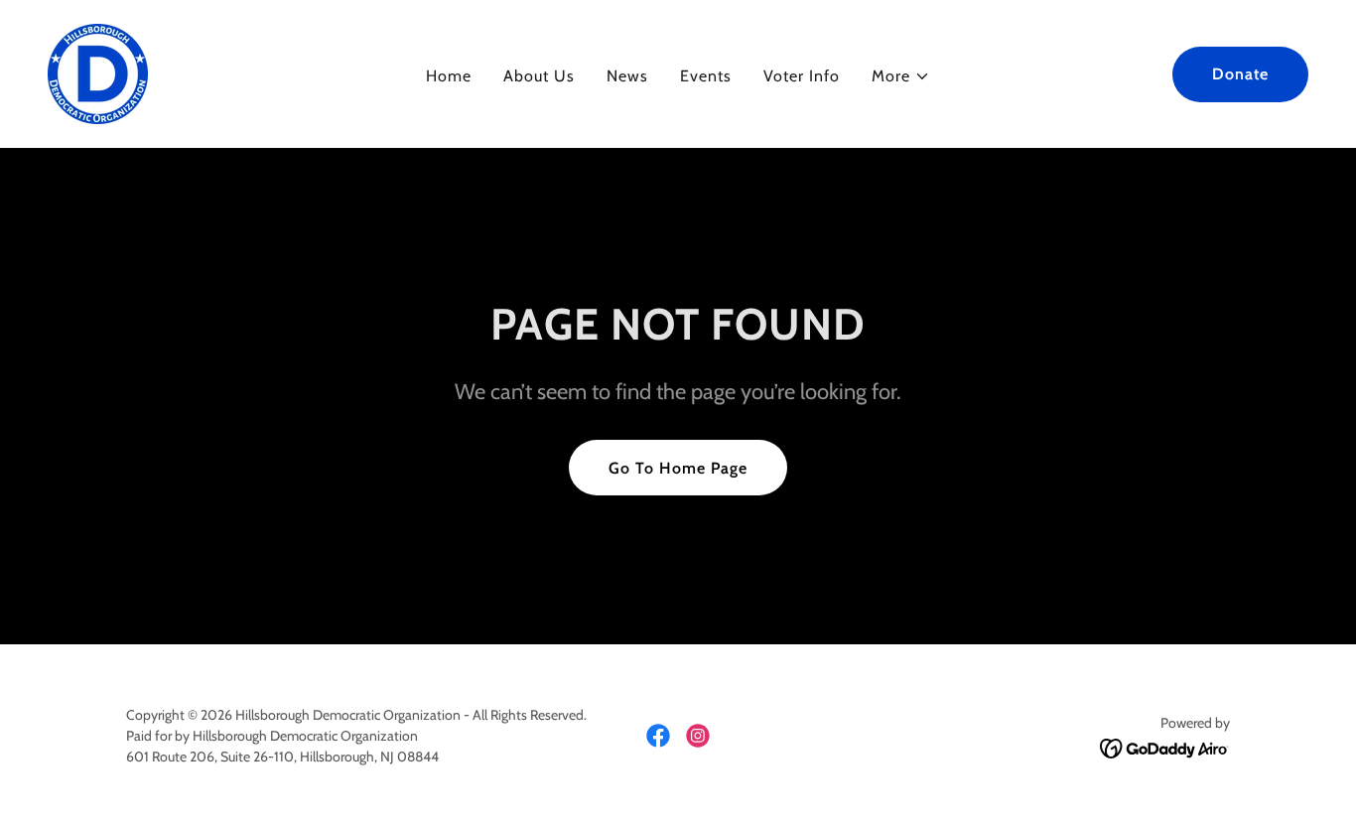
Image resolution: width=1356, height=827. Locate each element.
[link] (98, 72)
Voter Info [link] (801, 76)
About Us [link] (539, 76)
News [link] (627, 76)
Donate (1240, 74)
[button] (901, 76)
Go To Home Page (678, 468)
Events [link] (706, 76)
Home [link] (449, 76)
